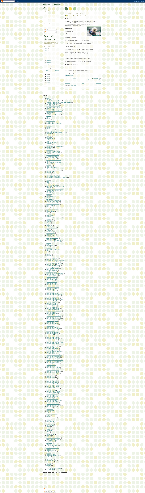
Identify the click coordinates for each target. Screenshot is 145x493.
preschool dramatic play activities (54, 299)
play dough (49, 253)
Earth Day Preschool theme (53, 152)
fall (47, 161)
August (48, 68)
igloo (47, 197)
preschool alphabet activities (53, 265)
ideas (47, 195)
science (48, 416)
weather (48, 467)
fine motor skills (50, 171)
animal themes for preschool (53, 107)
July (47, 74)
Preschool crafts (50, 292)
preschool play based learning (53, 356)
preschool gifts (50, 314)
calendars (48, 116)
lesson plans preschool (52, 209)
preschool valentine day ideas (53, 405)
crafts (47, 141)
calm (88, 79)
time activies (49, 446)
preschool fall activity (51, 306)
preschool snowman (51, 378)
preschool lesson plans (52, 329)
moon (47, 224)
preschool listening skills (52, 333)
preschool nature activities (52, 343)
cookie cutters (49, 134)
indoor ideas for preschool (52, 201)
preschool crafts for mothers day (54, 294)
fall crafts (48, 163)
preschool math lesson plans (53, 338)
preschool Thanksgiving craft (53, 391)
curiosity (48, 143)
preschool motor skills (51, 339)
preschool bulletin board (52, 275)
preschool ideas (50, 322)
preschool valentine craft (52, 402)
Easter (48, 153)
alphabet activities (50, 104)
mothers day (49, 225)
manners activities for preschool (54, 217)
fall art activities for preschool (53, 162)
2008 (46, 56)
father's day (49, 165)
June (47, 76)
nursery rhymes (50, 239)
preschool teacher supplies (52, 389)
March (47, 80)
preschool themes (50, 395)
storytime (48, 435)
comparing (49, 133)
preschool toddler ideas (52, 399)
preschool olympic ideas (52, 350)
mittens (48, 223)
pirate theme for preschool (52, 249)
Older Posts (98, 83)
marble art (48, 219)
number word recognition (52, 235)
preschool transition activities (53, 400)
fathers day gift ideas (51, 167)
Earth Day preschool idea (52, 151)
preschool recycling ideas (52, 362)
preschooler (49, 407)
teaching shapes (50, 441)
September (48, 66)
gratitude (48, 184)
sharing (48, 426)
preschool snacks (50, 377)
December (48, 60)
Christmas (48, 122)
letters (48, 212)
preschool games (50, 312)
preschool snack (50, 376)
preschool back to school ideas (54, 274)
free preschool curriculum (52, 175)
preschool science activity (52, 368)
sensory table (49, 422)
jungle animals (49, 205)
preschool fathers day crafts (53, 308)
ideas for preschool (51, 196)
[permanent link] (70, 75)
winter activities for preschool (53, 468)
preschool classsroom (51, 284)
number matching (50, 233)
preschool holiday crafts (52, 319)
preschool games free (51, 313)
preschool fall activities (52, 304)
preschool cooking (50, 285)
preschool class (50, 280)
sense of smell (50, 421)
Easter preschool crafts (52, 156)
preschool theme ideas (51, 394)
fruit (47, 179)
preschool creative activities (53, 295)
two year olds (49, 459)
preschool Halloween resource (53, 318)
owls (47, 244)
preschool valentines (51, 406)
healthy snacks (50, 191)
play (47, 251)
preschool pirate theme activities (54, 355)
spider (47, 431)
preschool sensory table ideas (53, 371)
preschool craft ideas (51, 290)
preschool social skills (51, 380)
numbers (48, 236)
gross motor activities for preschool (55, 186)
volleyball (48, 465)
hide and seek (49, 192)
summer (48, 436)
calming (91, 79)
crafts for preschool (51, 142)
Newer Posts (67, 83)
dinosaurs (48, 148)
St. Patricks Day (50, 434)
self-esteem (49, 420)
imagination (49, 199)
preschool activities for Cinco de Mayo (55, 260)
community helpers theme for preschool (56, 132)
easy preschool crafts (51, 158)
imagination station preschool (53, 200)
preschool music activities (52, 341)
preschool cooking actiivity (52, 287)
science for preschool (51, 417)
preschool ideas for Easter (52, 323)
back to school (50, 109)
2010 (46, 52)
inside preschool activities (52, 204)
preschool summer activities (53, 385)
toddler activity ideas (51, 451)
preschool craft (50, 289)
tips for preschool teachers (52, 448)
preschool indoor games (52, 324)
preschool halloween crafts (52, 317)
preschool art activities (51, 270)
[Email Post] (99, 78)
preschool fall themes (51, 307)
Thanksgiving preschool (52, 445)
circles (48, 127)
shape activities (50, 425)
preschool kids (50, 326)
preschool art (49, 269)
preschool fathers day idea (52, 309)
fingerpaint (49, 172)
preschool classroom (51, 282)
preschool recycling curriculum (53, 361)
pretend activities (50, 410)
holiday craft (49, 194)
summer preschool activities (53, 438)
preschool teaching (51, 390)
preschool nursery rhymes (52, 346)
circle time (49, 126)
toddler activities (50, 450)
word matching (50, 469)
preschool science (50, 366)
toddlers (48, 456)
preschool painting (50, 352)
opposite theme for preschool (53, 241)
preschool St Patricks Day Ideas (54, 384)
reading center (49, 412)
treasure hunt (49, 458)
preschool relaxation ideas (52, 363)
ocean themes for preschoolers (54, 240)
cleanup (48, 128)
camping (48, 119)
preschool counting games (52, 288)
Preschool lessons (50, 331)
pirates (48, 250)
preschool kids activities (52, 327)
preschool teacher (50, 387)
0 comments (95, 78)
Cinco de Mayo (50, 124)
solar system (49, 430)
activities (48, 99)
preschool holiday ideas (52, 321)
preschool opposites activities (53, 351)
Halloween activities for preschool (54, 189)
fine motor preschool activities (53, 170)
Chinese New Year (50, 121)
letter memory (49, 210)
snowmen (48, 429)
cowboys (48, 140)
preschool (48, 255)
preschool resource (51, 365)
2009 (46, 54)
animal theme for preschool (53, 106)
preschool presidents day (52, 358)
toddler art (48, 453)
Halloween (48, 187)
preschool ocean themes (52, 348)
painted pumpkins (50, 245)
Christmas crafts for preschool (53, 123)
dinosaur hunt (49, 147)
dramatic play (49, 150)
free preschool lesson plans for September (56, 177)
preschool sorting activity (52, 381)
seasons (48, 419)
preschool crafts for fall (52, 293)
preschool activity (50, 264)
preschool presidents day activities (54, 360)
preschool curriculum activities (53, 297)
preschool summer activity (52, 386)
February (48, 82)
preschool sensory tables (52, 372)
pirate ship (49, 248)
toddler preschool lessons (52, 455)
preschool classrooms (51, 283)
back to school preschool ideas (54, 111)
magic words (49, 215)
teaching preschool (51, 440)
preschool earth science (52, 302)
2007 (46, 59)
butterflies (48, 113)
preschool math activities (52, 336)
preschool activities (51, 259)
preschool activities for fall (52, 262)
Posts (47, 29)
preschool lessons (50, 256)
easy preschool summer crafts (53, 160)
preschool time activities (52, 396)
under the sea (49, 461)
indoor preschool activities (52, 202)
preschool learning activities (53, 328)
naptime (95, 79)
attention (48, 108)
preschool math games (52, 337)
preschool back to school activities (54, 273)
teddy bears (49, 443)
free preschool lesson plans (53, 176)
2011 (46, 50)
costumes (48, 136)
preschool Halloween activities (53, 316)
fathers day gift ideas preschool (54, 168)
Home (83, 83)
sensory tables (50, 424)
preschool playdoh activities (53, 357)
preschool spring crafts (52, 382)
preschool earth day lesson (53, 301)
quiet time (99, 79)
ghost (47, 182)
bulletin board (49, 112)
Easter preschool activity (52, 155)
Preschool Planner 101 (49, 38)
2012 (46, 48)
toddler (48, 449)
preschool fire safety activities (53, 311)
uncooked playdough (51, 460)
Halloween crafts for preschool (53, 190)
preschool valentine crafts (52, 404)
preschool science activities (53, 367)
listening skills (49, 214)
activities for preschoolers (52, 103)
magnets (48, 216)
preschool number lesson (52, 258)
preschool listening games (52, 332)
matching (48, 221)
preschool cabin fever (51, 277)
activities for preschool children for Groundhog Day (58, 102)
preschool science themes (52, 370)
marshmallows (49, 220)
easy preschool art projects (53, 157)
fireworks (48, 173)
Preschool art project (51, 272)
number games (50, 231)
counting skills (49, 138)
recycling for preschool (51, 414)
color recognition (50, 129)
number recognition (51, 234)
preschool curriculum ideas (52, 298)
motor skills (49, 226)
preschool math (50, 334)
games (48, 180)
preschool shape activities (52, 373)
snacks (48, 428)
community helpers (51, 131)
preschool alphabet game (52, 267)
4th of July (49, 98)
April (47, 78)
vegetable (48, 464)
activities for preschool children (54, 101)
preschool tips (49, 397)
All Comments (49, 32)
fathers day (49, 166)
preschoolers (49, 409)
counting (48, 137)
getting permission (50, 181)
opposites (48, 243)
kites (47, 206)
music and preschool (51, 228)
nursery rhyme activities (52, 238)
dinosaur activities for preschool (54, 146)
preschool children (50, 278)
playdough (48, 254)
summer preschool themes (52, 439)
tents (47, 444)
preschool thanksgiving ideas (53, 392)
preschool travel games (52, 401)
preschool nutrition (50, 347)
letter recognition (50, 211)
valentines (48, 463)
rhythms (48, 415)
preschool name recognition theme (54, 342)
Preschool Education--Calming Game (78, 16)
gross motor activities (51, 185)
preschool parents (50, 353)
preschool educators (51, 303)
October (48, 64)
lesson (48, 207)
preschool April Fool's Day (52, 268)
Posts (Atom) (73, 85)
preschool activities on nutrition (54, 263)
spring (47, 433)
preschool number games (52, 345)
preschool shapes (50, 375)
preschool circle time (51, 279)
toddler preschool (50, 454)
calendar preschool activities (53, 114)
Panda (48, 246)
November (48, 62)
